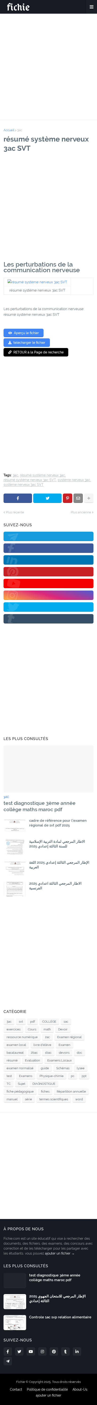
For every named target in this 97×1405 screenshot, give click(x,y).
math (47, 1029)
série (28, 1099)
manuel (12, 1099)
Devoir (63, 1029)
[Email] (78, 498)
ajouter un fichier (48, 1395)
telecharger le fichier (29, 342)
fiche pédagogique (20, 1091)
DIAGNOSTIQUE (43, 1083)
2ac (47, 1037)
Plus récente (15, 512)
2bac (34, 1052)
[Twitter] (47, 498)
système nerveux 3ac (74, 480)
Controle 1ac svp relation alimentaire (60, 1317)
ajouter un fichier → (60, 1253)
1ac (66, 1021)
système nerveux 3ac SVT (24, 484)
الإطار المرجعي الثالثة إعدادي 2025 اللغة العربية (59, 864)
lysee (81, 1068)
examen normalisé (20, 1068)
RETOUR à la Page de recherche (38, 352)
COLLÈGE (49, 1021)
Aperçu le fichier (26, 333)
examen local (16, 1045)
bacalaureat (15, 1052)
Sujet (21, 1083)
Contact (16, 1389)
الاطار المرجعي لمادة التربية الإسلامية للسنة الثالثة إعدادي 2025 (57, 843)
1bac (48, 1052)
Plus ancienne (81, 512)
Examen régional (69, 1037)
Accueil (9, 130)
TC (9, 1083)
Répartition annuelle (71, 1091)
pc (72, 1076)
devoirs (64, 1052)
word (79, 1099)
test (9, 1076)
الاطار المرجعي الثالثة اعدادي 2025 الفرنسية (55, 885)
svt (21, 1021)
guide (45, 1068)
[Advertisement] (48, 66)
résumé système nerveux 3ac (42, 475)
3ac (19, 130)
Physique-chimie (52, 1076)
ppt (84, 1076)
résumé (12, 1060)
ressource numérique (22, 1037)
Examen (64, 1045)
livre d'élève (42, 1045)
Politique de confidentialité (47, 1389)
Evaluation (32, 1060)
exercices (13, 1029)
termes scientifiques (53, 1099)
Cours (32, 1029)
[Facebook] (18, 498)
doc (79, 1052)
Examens (25, 1076)
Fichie (20, 1382)
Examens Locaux (59, 1060)
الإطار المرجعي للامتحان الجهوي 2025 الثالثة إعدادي (57, 1298)
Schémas (62, 1068)
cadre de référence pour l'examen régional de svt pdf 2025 (58, 822)
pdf (32, 1021)
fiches (45, 1091)
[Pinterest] (67, 498)
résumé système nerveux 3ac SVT (30, 480)
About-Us (80, 1389)
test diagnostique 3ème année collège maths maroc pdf (40, 806)
